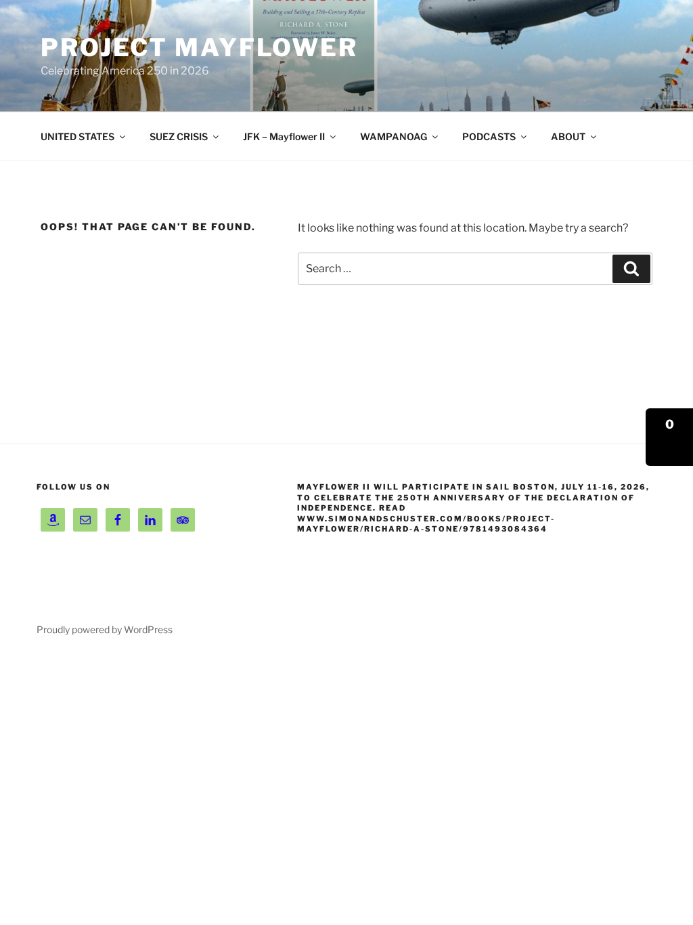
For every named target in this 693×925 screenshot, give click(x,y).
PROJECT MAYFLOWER (199, 47)
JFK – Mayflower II (284, 136)
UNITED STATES (77, 136)
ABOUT (568, 136)
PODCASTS (489, 136)
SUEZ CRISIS (179, 136)
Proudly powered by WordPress (105, 629)
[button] (669, 437)
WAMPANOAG (393, 136)
